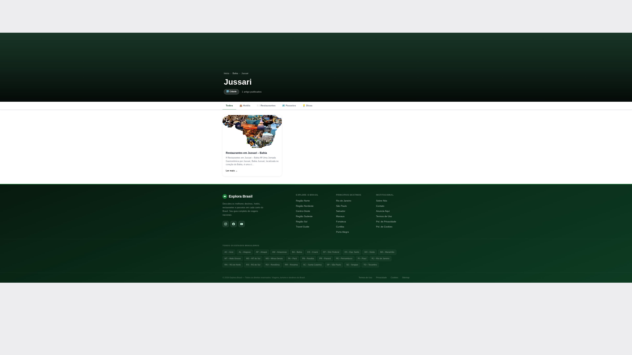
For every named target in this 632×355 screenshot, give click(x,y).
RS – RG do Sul (253, 265)
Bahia (235, 73)
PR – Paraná (325, 258)
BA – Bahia (297, 252)
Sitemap (405, 277)
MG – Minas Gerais (274, 258)
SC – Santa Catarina (312, 265)
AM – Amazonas (279, 252)
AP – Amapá (261, 252)
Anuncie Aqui (383, 211)
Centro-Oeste (303, 211)
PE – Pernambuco (344, 258)
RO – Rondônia (273, 265)
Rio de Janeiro (343, 201)
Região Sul (301, 221)
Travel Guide (302, 226)
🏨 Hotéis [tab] (244, 105)
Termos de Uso (384, 216)
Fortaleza (341, 221)
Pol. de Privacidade (386, 221)
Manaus (340, 216)
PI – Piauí (362, 258)
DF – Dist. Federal (331, 252)
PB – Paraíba (308, 258)
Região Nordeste (305, 206)
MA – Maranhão (387, 252)
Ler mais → (231, 170)
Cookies (394, 277)
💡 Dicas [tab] (307, 105)
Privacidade (381, 277)
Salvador (340, 211)
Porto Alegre (342, 232)
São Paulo (341, 206)
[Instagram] (226, 224)
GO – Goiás (369, 252)
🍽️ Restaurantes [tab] (266, 105)
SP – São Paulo (334, 265)
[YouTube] (241, 224)
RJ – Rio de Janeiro (380, 258)
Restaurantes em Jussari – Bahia (246, 153)
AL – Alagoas (245, 252)
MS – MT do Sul (253, 258)
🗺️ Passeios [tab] (289, 105)
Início (226, 73)
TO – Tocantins (370, 265)
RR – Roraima (291, 265)
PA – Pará (292, 258)
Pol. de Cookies (384, 226)
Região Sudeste (304, 216)
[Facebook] (233, 224)
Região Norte (303, 201)
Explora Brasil (240, 196)
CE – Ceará (312, 252)
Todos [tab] (229, 105)
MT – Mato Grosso (232, 258)
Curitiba (340, 226)
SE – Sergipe (352, 265)
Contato (380, 206)
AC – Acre (228, 252)
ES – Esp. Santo (352, 252)
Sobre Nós (381, 201)
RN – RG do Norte (232, 265)
